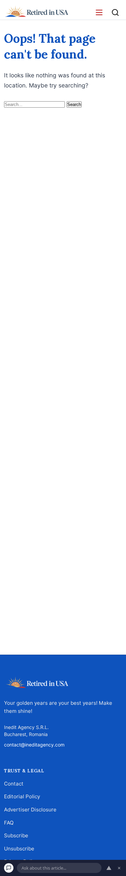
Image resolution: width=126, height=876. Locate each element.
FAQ (9, 822)
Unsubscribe (19, 848)
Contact (14, 783)
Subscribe (16, 835)
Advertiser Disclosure (30, 809)
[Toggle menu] (99, 12)
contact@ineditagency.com (34, 744)
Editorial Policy (22, 797)
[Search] (115, 12)
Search (74, 104)
